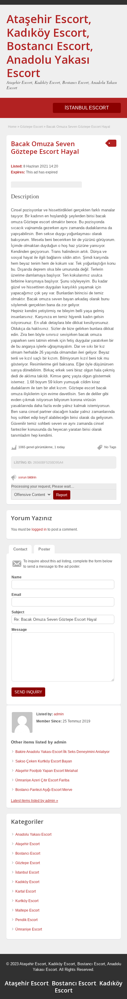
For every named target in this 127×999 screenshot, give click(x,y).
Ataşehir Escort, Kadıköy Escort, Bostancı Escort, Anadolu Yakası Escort (49, 45)
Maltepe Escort (27, 910)
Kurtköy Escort (26, 901)
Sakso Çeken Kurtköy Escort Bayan (43, 761)
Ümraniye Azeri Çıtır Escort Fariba (42, 780)
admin (59, 714)
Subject (18, 612)
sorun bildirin (27, 477)
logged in (39, 529)
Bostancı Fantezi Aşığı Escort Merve (43, 790)
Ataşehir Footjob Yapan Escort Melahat (46, 771)
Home (12, 126)
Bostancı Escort (27, 853)
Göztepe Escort (31, 126)
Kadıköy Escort (27, 882)
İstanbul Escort (27, 872)
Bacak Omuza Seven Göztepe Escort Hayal (45, 147)
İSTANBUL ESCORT (87, 107)
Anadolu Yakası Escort (33, 834)
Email (16, 595)
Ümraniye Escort (28, 929)
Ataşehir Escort (27, 844)
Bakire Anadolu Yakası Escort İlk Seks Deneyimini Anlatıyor (62, 752)
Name (17, 577)
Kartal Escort (25, 891)
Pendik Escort (26, 920)
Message (19, 630)
